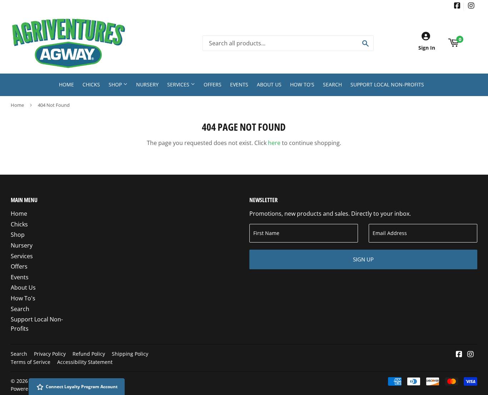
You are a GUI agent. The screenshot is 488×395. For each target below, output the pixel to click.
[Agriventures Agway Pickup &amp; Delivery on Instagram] (471, 6)
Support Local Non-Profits (387, 84)
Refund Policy (89, 353)
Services (179, 84)
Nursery (147, 84)
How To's (302, 84)
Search (332, 84)
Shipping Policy (130, 353)
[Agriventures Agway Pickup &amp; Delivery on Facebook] (457, 6)
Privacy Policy (50, 353)
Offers (212, 84)
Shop (116, 84)
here (274, 143)
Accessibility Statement (85, 362)
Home (66, 84)
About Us (269, 84)
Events (239, 84)
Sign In (426, 47)
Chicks (91, 84)
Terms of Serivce (30, 362)
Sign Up (363, 259)
